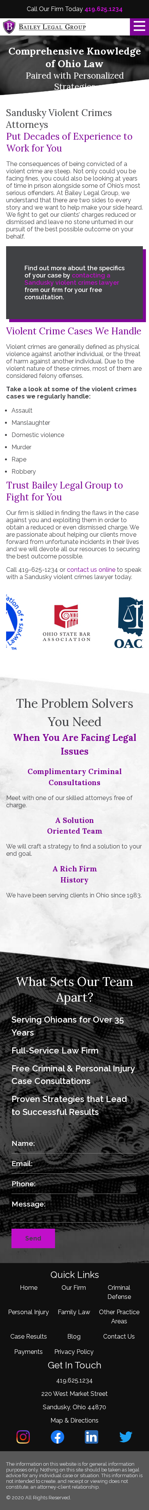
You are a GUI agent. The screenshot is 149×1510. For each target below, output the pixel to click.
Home (28, 1287)
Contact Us (119, 1336)
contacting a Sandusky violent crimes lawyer (71, 279)
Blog (74, 1336)
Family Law (74, 1312)
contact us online (91, 569)
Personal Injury (28, 1312)
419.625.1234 (103, 9)
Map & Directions (74, 1420)
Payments (28, 1351)
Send (33, 1238)
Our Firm (74, 1287)
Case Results (28, 1336)
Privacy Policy (74, 1351)
